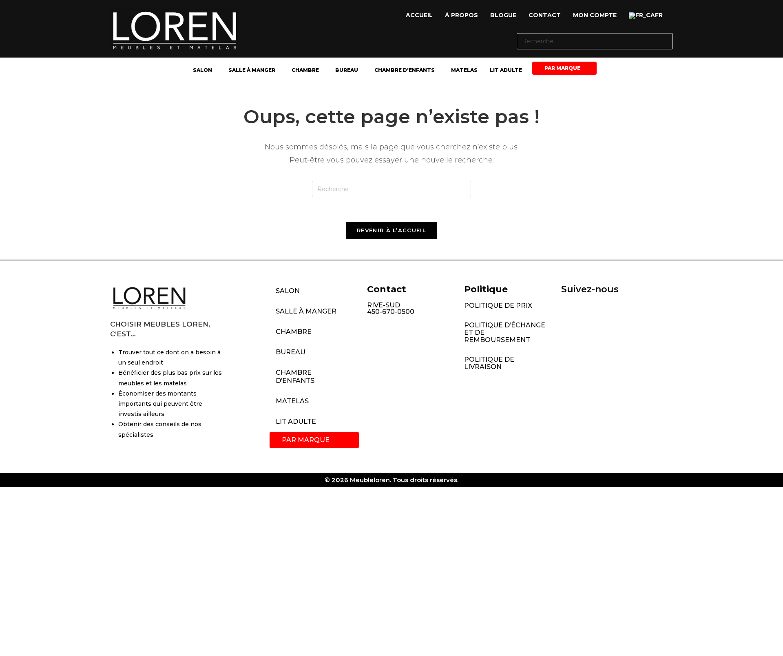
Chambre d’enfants (404, 70)
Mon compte (595, 15)
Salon (202, 70)
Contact (545, 15)
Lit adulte (506, 70)
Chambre (305, 70)
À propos (461, 15)
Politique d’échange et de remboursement (504, 332)
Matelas (464, 70)
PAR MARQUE (562, 68)
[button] (648, 15)
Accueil (419, 15)
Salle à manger (251, 70)
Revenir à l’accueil (391, 230)
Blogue (503, 15)
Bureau (346, 70)
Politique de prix (498, 305)
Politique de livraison (489, 363)
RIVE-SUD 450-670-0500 (390, 308)
